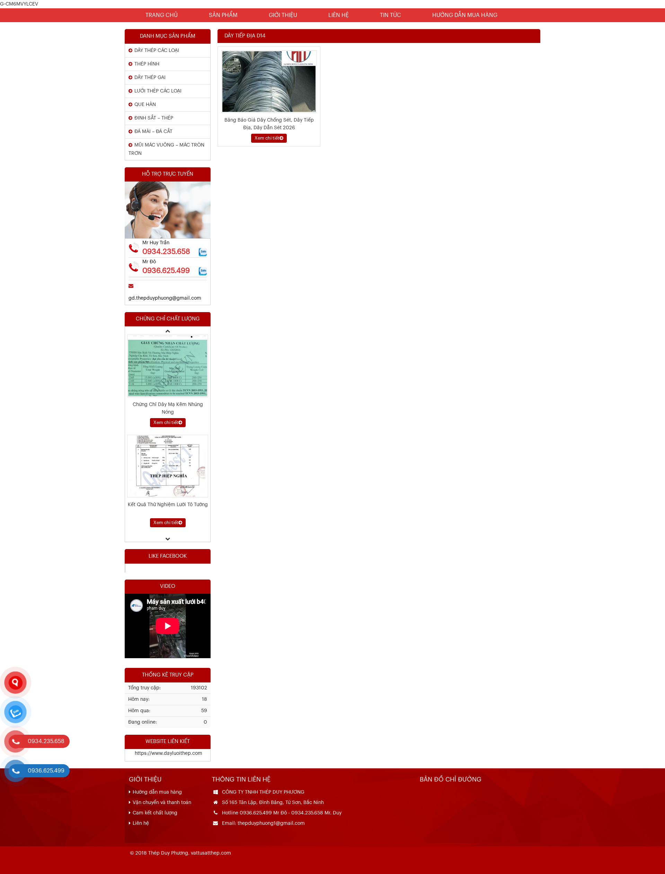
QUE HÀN (145, 104)
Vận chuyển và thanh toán (162, 802)
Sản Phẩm (223, 15)
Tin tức (390, 15)
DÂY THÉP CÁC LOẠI (156, 50)
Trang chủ (161, 15)
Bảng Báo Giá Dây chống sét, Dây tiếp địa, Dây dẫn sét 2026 (269, 124)
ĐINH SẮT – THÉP (153, 118)
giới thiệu (283, 15)
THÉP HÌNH (146, 64)
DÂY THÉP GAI (150, 77)
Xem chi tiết (267, 138)
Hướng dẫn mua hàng (464, 15)
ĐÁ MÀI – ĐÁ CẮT (153, 131)
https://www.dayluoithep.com (163, 753)
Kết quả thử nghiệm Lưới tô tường (168, 516)
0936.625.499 (166, 270)
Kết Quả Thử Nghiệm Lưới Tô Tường (168, 416)
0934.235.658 (166, 251)
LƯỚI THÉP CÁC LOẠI (157, 91)
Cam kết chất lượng (155, 813)
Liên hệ (338, 15)
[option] (168, 392)
